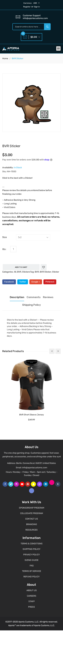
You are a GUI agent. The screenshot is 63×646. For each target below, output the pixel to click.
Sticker (55, 272)
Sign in (37, 7)
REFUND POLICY (31, 576)
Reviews (48, 297)
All (15, 272)
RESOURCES (31, 530)
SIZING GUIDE (31, 560)
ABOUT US (31, 590)
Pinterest (49, 281)
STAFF (31, 601)
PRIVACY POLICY (31, 554)
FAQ (31, 565)
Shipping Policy (31, 304)
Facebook (9, 281)
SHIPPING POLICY (31, 549)
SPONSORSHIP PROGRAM (31, 508)
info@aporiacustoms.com (34, 467)
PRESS (31, 607)
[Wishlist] (44, 267)
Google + (35, 281)
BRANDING (31, 524)
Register (27, 7)
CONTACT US (31, 519)
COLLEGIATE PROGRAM (31, 513)
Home (5, 58)
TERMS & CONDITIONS (32, 543)
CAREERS (31, 596)
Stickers (26, 272)
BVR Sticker (45, 272)
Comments (34, 297)
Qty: (4, 249)
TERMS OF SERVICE (31, 571)
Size (4, 237)
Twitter (22, 281)
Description (17, 297)
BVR (19, 272)
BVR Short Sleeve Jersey (31, 414)
